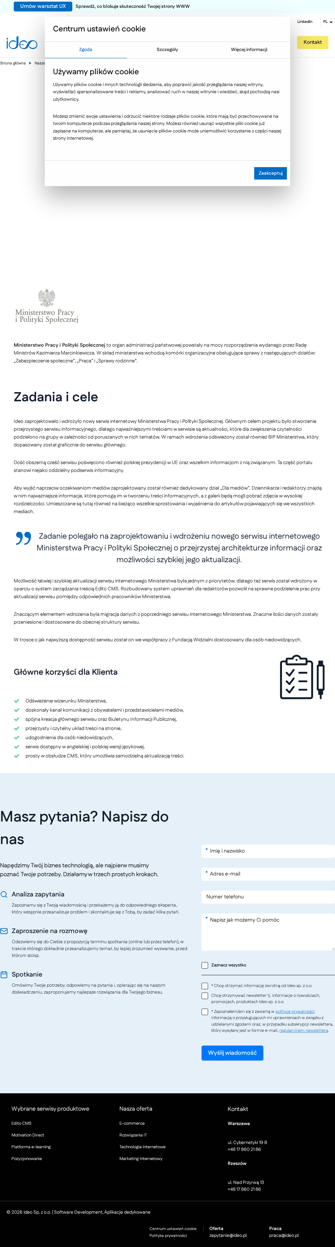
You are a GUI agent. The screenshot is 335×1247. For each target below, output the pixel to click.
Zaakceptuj (271, 173)
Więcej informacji (249, 49)
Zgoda (85, 49)
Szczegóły (167, 49)
